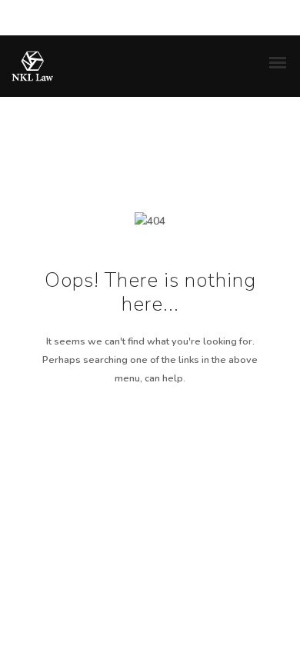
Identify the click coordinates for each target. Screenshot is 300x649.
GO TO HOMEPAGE (150, 448)
